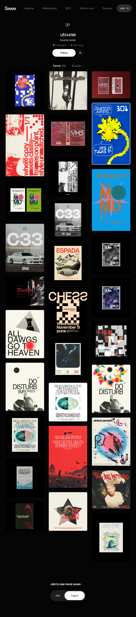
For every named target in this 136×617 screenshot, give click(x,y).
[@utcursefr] (80, 53)
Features (29, 8)
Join (57, 595)
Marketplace (49, 8)
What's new (87, 8)
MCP (68, 8)
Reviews (107, 8)
